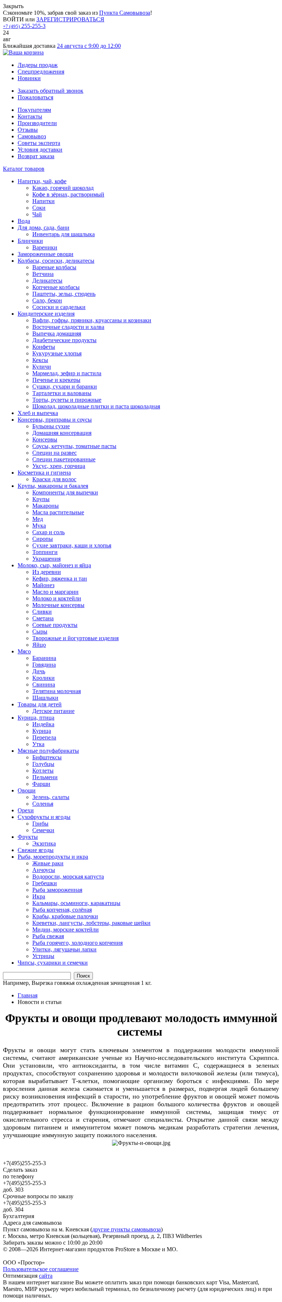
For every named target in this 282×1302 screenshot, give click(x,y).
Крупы (41, 499)
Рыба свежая (48, 936)
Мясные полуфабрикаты (48, 751)
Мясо (24, 651)
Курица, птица (36, 717)
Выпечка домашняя (56, 333)
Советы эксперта (39, 143)
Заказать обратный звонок (50, 91)
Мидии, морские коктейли (65, 929)
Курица (41, 731)
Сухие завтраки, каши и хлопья (71, 545)
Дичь (38, 671)
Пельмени (45, 777)
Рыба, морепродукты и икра (53, 857)
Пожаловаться (35, 97)
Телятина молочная (56, 691)
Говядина (44, 664)
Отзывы (28, 130)
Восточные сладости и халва (68, 327)
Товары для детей (40, 704)
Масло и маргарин (55, 592)
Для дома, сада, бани (43, 227)
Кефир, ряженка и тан (59, 578)
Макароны (45, 506)
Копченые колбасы (56, 287)
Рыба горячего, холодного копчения (77, 943)
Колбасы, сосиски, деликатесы (56, 261)
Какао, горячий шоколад (63, 188)
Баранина (44, 658)
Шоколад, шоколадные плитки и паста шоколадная (96, 406)
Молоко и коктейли (56, 598)
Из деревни (46, 572)
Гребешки (44, 883)
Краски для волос (54, 479)
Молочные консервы (58, 605)
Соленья (42, 804)
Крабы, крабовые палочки (65, 916)
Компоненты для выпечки (65, 492)
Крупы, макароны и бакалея (53, 486)
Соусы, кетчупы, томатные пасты (74, 446)
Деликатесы (47, 280)
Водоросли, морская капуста (68, 876)
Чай (37, 214)
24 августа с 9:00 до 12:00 (89, 46)
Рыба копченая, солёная (62, 910)
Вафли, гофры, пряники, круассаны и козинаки (91, 320)
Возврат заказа (36, 156)
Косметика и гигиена (44, 472)
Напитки (43, 201)
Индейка (43, 724)
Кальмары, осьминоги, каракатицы (76, 903)
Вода (24, 221)
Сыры (39, 631)
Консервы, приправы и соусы (55, 419)
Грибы (40, 823)
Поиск (83, 976)
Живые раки (48, 863)
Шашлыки (45, 698)
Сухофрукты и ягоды (44, 817)
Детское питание (53, 711)
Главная (27, 995)
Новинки (29, 78)
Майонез (43, 585)
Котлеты (43, 770)
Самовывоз (32, 136)
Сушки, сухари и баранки (64, 386)
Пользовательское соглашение (41, 1269)
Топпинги (45, 552)
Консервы (44, 439)
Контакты (30, 116)
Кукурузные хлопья (57, 353)
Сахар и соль (48, 532)
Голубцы (43, 764)
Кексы (40, 360)
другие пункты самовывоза (126, 1229)
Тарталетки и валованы (61, 393)
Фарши (41, 784)
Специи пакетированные (63, 459)
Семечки (43, 830)
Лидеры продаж (38, 65)
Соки (39, 208)
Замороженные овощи (45, 254)
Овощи (27, 790)
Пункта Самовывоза (124, 13)
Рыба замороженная (57, 890)
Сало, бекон (47, 300)
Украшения (46, 559)
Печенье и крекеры (56, 380)
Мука (39, 525)
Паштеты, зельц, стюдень (63, 294)
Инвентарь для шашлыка (63, 234)
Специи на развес (54, 453)
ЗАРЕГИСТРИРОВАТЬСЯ (70, 19)
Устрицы (43, 956)
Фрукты (28, 837)
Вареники (44, 247)
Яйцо (39, 645)
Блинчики (30, 241)
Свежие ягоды (36, 850)
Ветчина (43, 274)
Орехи (26, 810)
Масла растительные (58, 512)
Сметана (43, 618)
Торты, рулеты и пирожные (66, 400)
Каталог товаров (23, 169)
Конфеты (43, 347)
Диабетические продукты (64, 340)
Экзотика (44, 843)
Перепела (44, 737)
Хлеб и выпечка (38, 413)
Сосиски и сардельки (59, 307)
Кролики (43, 678)
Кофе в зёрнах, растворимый (68, 194)
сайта (46, 1276)
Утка (38, 744)
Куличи (41, 366)
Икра (38, 896)
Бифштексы (47, 757)
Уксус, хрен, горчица (58, 466)
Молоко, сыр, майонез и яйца (54, 565)
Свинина (43, 684)
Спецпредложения (41, 71)
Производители (37, 123)
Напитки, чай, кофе (42, 181)
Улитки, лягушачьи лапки (64, 949)
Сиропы (42, 539)
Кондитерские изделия (46, 314)
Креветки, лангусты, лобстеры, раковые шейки (91, 923)
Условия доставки (40, 149)
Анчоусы (43, 870)
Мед (37, 519)
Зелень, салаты (50, 797)
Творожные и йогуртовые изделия (75, 638)
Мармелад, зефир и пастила (66, 373)
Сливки (42, 612)
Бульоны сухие (51, 426)
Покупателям (34, 110)
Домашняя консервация (61, 433)
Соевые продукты (54, 625)
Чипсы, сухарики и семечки (53, 962)
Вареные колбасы (54, 267)
